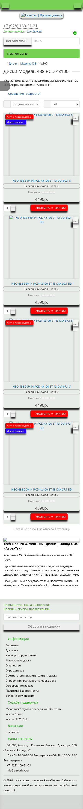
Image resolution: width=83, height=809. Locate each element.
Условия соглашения (20, 696)
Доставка (12, 650)
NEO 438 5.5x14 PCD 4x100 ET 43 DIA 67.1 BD (41, 489)
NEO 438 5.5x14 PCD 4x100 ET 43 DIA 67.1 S (41, 386)
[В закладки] (75, 117)
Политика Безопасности (22, 691)
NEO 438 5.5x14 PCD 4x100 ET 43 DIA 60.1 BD (41, 283)
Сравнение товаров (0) (24, 94)
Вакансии (12, 732)
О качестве (13, 665)
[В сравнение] (75, 122)
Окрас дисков (15, 670)
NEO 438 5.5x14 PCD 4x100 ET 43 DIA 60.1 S (41, 180)
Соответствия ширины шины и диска (31, 675)
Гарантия (12, 645)
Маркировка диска (18, 660)
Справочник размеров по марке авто (31, 680)
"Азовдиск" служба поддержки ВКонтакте (34, 709)
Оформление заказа (19, 686)
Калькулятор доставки (21, 655)
